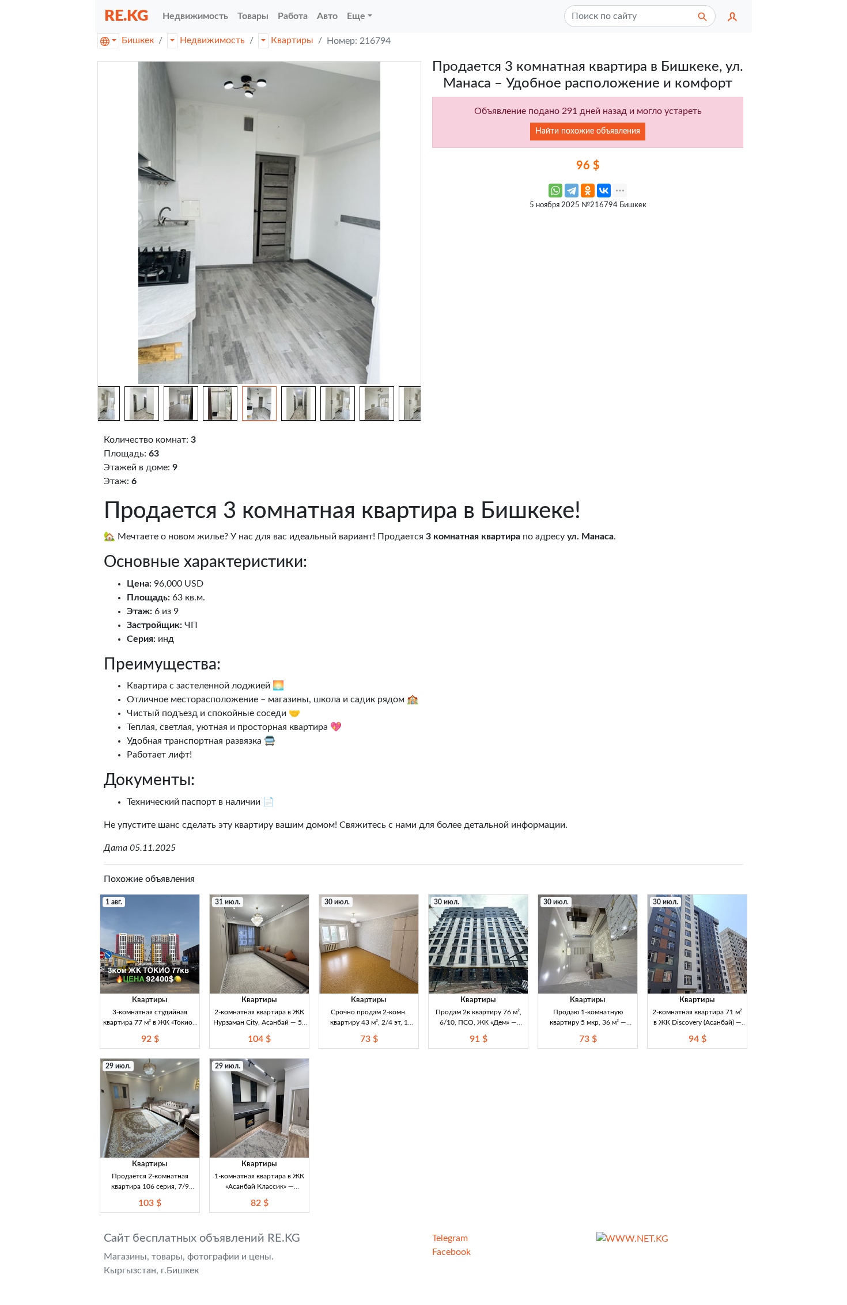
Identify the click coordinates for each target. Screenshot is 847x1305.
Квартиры (292, 40)
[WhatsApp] (555, 190)
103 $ (149, 1203)
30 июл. (337, 902)
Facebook (451, 1252)
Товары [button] (253, 16)
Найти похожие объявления (587, 131)
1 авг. (113, 902)
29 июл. (118, 1066)
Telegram (450, 1238)
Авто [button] (327, 16)
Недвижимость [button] (195, 16)
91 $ (478, 1039)
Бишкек (138, 40)
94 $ (697, 1039)
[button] (732, 16)
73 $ (369, 1039)
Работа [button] (293, 16)
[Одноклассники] (588, 190)
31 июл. (227, 902)
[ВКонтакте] (604, 190)
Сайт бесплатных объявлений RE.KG (202, 1238)
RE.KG (126, 16)
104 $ (259, 1039)
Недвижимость (212, 40)
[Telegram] (571, 190)
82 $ (260, 1203)
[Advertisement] (587, 296)
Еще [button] (356, 16)
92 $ (150, 1039)
